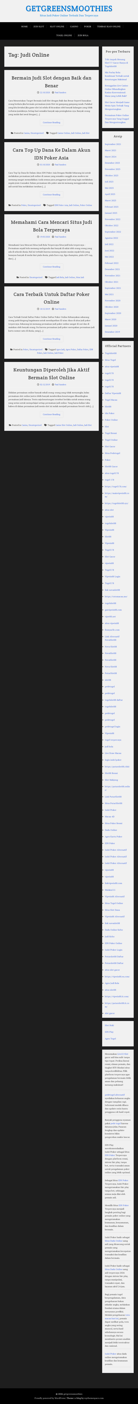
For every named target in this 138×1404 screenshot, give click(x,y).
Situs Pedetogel (112, 453)
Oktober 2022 (111, 225)
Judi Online (76, 133)
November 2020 (112, 300)
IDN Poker (110, 843)
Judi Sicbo (109, 936)
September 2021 (113, 288)
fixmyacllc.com (112, 629)
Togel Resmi (111, 433)
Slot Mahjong (111, 779)
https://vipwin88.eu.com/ (117, 976)
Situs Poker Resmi (113, 823)
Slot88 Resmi (111, 773)
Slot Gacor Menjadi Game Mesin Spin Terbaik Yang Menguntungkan (117, 106)
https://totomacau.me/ (116, 596)
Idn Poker (109, 413)
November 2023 (112, 169)
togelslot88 (110, 523)
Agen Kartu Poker (113, 836)
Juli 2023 (109, 181)
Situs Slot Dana (112, 909)
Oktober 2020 (111, 306)
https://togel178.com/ (116, 486)
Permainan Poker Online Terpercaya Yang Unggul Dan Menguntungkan (117, 119)
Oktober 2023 (111, 175)
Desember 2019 (112, 331)
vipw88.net (110, 616)
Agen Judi (60, 349)
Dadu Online (111, 829)
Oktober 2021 (111, 281)
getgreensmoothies (69, 8)
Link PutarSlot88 (113, 796)
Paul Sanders (60, 92)
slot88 (108, 679)
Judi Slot (39, 26)
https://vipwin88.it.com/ (117, 996)
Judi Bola (83, 35)
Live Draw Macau (113, 753)
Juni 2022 (109, 250)
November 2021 (112, 275)
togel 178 (109, 479)
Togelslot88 (111, 353)
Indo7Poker (110, 809)
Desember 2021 (112, 269)
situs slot (109, 509)
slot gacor (110, 1013)
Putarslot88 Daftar (114, 956)
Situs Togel (110, 359)
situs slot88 (110, 989)
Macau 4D (109, 816)
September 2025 (113, 144)
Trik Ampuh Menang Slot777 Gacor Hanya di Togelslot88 (116, 63)
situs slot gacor (112, 969)
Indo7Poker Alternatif (116, 849)
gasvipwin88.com (113, 609)
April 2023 (110, 194)
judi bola (109, 746)
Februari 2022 (111, 263)
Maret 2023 (110, 200)
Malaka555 (110, 889)
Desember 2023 (112, 162)
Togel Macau (111, 399)
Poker (87, 26)
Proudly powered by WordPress (49, 1398)
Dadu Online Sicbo (114, 929)
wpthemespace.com (94, 1398)
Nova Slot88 (111, 646)
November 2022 (112, 219)
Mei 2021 (109, 294)
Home (24, 26)
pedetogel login (112, 726)
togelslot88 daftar (114, 699)
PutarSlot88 (111, 673)
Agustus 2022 (111, 237)
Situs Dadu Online (113, 1240)
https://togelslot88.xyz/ (116, 503)
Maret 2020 (110, 319)
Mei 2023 (109, 187)
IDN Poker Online (113, 943)
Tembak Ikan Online (108, 26)
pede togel (116, 1123)
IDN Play (109, 1031)
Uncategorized (37, 133)
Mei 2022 (109, 256)
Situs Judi (80, 277)
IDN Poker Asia (61, 205)
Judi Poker (58, 353)
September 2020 (113, 313)
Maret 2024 (110, 156)
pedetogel (110, 686)
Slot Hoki (109, 1025)
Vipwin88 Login (112, 576)
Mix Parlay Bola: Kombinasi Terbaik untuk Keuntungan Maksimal (117, 76)
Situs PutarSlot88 (113, 803)
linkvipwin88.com (113, 883)
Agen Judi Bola (112, 983)
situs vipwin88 (112, 366)
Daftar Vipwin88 (113, 393)
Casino (74, 26)
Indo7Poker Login (113, 949)
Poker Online (86, 205)
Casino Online (63, 133)
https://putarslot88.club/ (117, 766)
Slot (107, 426)
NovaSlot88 (110, 653)
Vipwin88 (109, 529)
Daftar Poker (82, 349)
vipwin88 (109, 516)
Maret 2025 (110, 150)
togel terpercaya (113, 739)
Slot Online (57, 26)
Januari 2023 (111, 212)
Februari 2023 (111, 206)
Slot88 (108, 406)
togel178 (109, 373)
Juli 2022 (109, 244)
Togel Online (64, 35)
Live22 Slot (122, 1053)
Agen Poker (71, 349)
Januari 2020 (111, 325)
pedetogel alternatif (115, 1094)
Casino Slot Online (63, 425)
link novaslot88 (112, 589)
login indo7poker (113, 759)
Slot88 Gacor (111, 466)
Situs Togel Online (114, 903)
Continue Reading (53, 123)
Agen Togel (110, 1038)
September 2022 (113, 231)
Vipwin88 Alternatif (115, 896)
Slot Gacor (110, 446)
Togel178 (109, 549)
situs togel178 (112, 473)
